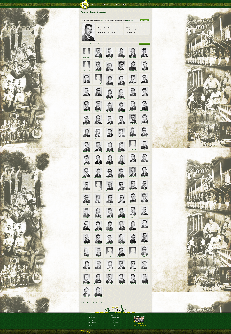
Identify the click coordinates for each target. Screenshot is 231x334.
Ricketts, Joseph (109, 243)
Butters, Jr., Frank (110, 85)
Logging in (102, 20)
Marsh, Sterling (98, 204)
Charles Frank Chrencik (102, 15)
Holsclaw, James (133, 163)
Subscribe (145, 325)
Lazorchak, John (109, 191)
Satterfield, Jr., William (144, 256)
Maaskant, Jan (133, 202)
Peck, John (121, 230)
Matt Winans (103, 332)
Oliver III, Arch (86, 230)
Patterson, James (98, 230)
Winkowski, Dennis (133, 283)
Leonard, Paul (121, 191)
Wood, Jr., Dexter (144, 283)
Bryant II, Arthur (98, 83)
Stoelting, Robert (109, 270)
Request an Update (144, 20)
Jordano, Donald (144, 176)
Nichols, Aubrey (121, 217)
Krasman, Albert (144, 189)
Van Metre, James (86, 283)
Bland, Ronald (98, 70)
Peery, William (133, 230)
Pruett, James (86, 243)
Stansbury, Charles (86, 270)
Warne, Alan (109, 283)
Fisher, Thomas (86, 124)
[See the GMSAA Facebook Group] (139, 319)
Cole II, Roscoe (144, 97)
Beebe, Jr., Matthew (121, 57)
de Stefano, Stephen (133, 110)
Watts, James (121, 283)
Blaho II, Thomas (86, 70)
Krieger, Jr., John (86, 191)
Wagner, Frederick (98, 283)
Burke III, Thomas (133, 83)
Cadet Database (90, 15)
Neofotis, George (109, 217)
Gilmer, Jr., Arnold (133, 136)
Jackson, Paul (86, 164)
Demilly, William (109, 111)
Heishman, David (86, 151)
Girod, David (144, 136)
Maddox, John (87, 204)
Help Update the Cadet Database (115, 324)
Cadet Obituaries (92, 319)
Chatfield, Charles (133, 97)
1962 (96, 15)
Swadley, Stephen (133, 270)
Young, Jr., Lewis (86, 296)
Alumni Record (92, 324)
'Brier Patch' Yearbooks (115, 319)
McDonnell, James (121, 204)
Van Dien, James (144, 270)
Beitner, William (132, 57)
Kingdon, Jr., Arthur (86, 177)
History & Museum (92, 322)
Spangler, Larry (133, 257)
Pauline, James (110, 230)
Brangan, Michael (133, 70)
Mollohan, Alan (86, 217)
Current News (92, 317)
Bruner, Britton (86, 83)
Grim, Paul (86, 138)
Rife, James (121, 243)
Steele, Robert (98, 270)
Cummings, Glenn (121, 98)
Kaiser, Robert (110, 177)
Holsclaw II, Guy (144, 163)
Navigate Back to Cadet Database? (92, 303)
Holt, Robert (109, 164)
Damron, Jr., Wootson (98, 111)
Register (148, 1)
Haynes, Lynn (121, 151)
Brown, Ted (144, 70)
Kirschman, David (98, 177)
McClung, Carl (110, 204)
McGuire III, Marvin (133, 216)
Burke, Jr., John (144, 83)
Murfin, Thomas (98, 217)
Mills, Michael (144, 216)
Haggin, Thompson (98, 138)
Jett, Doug (98, 164)
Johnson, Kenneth (133, 176)
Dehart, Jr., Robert (144, 110)
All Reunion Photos (115, 317)
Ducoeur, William (133, 123)
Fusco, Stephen (98, 124)
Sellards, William (86, 257)
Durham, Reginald (144, 123)
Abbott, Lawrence (86, 57)
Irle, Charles (121, 164)
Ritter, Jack (132, 243)
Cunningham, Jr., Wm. (86, 111)
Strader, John (121, 270)
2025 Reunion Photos (115, 315)
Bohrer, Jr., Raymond (121, 71)
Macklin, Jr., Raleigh (144, 202)
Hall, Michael (133, 150)
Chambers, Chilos (121, 85)
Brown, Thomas (109, 72)
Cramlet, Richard (109, 98)
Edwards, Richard (109, 124)
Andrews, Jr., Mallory (110, 58)
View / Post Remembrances (115, 320)
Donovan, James (121, 111)
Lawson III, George (98, 191)
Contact (115, 325)
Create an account (130, 20)
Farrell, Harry (121, 124)
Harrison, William (110, 151)
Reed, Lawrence (98, 243)
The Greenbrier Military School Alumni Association (99, 331)
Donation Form (92, 325)
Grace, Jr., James (121, 138)
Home (85, 15)
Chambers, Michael (98, 97)
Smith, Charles (110, 257)
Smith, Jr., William (121, 257)
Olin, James (144, 229)
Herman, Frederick (98, 151)
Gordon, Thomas (109, 138)
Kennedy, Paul (121, 177)
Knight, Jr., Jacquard (133, 189)
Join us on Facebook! (139, 316)
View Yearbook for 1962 (144, 44)
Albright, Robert (98, 57)
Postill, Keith (144, 242)
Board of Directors (92, 320)
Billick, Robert (144, 57)
